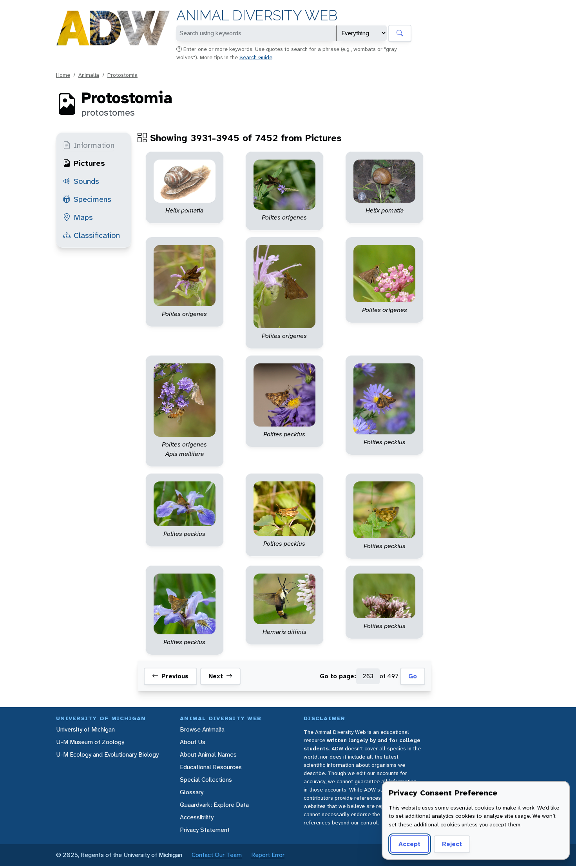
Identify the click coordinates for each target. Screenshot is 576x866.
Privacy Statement (205, 830)
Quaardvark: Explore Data (214, 805)
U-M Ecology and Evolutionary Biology (107, 754)
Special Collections (206, 779)
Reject (452, 844)
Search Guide (255, 57)
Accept (409, 844)
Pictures (89, 163)
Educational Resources (211, 767)
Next (215, 676)
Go (412, 676)
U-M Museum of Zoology (90, 742)
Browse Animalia (202, 729)
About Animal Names (208, 754)
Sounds (86, 181)
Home (63, 74)
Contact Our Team (217, 855)
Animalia (88, 74)
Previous (174, 676)
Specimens (92, 199)
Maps (83, 217)
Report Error (267, 855)
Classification (97, 235)
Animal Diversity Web (256, 15)
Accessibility (197, 817)
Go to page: (338, 676)
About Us (192, 742)
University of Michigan (85, 729)
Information (94, 145)
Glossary (191, 792)
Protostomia (122, 74)
